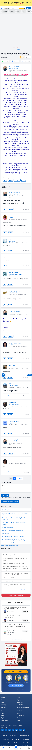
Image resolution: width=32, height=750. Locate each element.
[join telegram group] (24, 730)
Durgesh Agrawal (14, 421)
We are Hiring (13, 735)
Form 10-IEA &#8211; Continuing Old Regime (14, 540)
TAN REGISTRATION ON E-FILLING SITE (13, 537)
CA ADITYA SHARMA (15, 291)
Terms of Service (16, 739)
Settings (3, 707)
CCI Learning (20, 715)
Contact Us (17, 743)
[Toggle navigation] (13, 8)
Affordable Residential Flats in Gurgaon (13, 530)
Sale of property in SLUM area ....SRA (13, 563)
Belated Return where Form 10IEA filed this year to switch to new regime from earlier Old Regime (15, 568)
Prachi (10, 216)
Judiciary (3, 704)
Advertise (6, 739)
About (5, 735)
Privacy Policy (8, 743)
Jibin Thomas (12, 384)
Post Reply (5, 495)
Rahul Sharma (12, 365)
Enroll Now (25, 611)
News (18, 697)
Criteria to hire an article (9, 510)
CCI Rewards (4, 720)
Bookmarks (4, 715)
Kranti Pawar (12, 402)
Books (18, 11)
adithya (11, 460)
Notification (20, 704)
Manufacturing (6, 533)
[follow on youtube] (16, 730)
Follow (24, 180)
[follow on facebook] (6, 730)
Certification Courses (23, 707)
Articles (3, 697)
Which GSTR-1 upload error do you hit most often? (15, 559)
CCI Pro (19, 720)
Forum (2, 700)
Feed (2, 713)
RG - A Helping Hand (14, 66)
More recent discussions (8, 545)
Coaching (12, 11)
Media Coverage (24, 735)
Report (28, 178)
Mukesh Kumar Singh (15, 343)
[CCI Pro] (16, 654)
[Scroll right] (30, 11)
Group (20, 718)
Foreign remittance (7, 527)
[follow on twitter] (2, 730)
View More (24, 590)
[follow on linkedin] (13, 730)
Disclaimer (26, 739)
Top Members (5, 718)
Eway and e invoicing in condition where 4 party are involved (15, 585)
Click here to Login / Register (10, 501)
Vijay (10, 239)
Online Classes (16, 603)
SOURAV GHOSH (13, 272)
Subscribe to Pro (17, 685)
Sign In (28, 8)
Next (20, 478)
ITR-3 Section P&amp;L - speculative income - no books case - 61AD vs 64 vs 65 (16, 574)
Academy (5, 11)
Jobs (24, 11)
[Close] (30, 2)
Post (17, 545)
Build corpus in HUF (8, 578)
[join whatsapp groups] (20, 730)
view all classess (15, 639)
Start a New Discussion (16, 595)
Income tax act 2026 (8, 543)
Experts (19, 700)
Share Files (20, 702)
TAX (2, 710)
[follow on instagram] (9, 730)
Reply (11, 180)
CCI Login (25, 743)
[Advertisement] (16, 30)
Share (17, 180)
